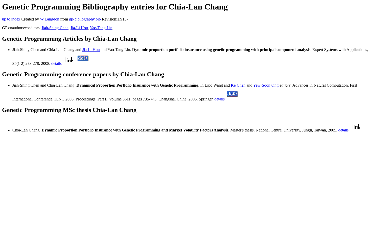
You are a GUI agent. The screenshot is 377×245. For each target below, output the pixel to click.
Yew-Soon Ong (266, 85)
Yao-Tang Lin (101, 28)
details (56, 63)
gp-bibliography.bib (85, 19)
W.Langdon (49, 19)
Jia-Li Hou (79, 28)
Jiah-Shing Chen (55, 28)
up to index (11, 19)
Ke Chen (238, 85)
